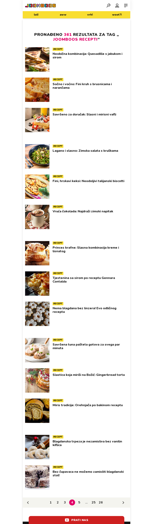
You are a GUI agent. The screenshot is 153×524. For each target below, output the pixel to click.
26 (101, 502)
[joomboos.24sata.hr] (40, 5)
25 (94, 502)
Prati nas (79, 520)
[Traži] (108, 5)
